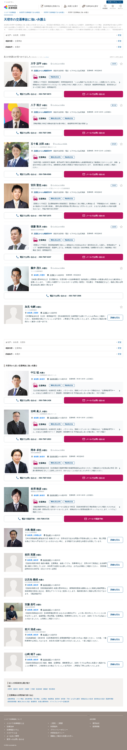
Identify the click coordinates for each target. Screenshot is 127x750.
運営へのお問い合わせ (15, 739)
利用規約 (53, 726)
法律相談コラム (13, 730)
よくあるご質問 (13, 736)
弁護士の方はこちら (114, 2)
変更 (119, 35)
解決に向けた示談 (24, 701)
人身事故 (44, 699)
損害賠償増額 (12, 701)
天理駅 (52, 275)
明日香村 (52, 689)
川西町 (27, 689)
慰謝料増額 (109, 699)
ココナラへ (10, 2)
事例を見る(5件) (56, 157)
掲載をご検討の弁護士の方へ (61, 736)
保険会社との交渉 (87, 699)
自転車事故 (28, 699)
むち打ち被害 (75, 699)
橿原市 (15, 689)
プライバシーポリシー (59, 730)
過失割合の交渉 (99, 699)
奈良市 (42, 379)
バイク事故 (20, 699)
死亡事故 (37, 699)
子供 (68, 699)
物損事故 (51, 699)
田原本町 (39, 689)
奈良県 (36, 275)
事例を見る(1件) (56, 118)
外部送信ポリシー (57, 733)
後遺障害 (34, 701)
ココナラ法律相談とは (15, 723)
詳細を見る (115, 317)
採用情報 (96, 726)
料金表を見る (55, 77)
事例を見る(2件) (56, 240)
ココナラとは (12, 733)
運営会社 (96, 723)
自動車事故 (11, 699)
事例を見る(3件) (56, 385)
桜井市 (21, 689)
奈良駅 (45, 635)
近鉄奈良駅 (54, 379)
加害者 (63, 699)
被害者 (57, 699)
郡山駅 (48, 535)
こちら (46, 57)
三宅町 (32, 689)
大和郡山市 (37, 535)
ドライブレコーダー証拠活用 (59, 701)
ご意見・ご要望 (56, 723)
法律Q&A (10, 726)
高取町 (45, 689)
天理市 (36, 71)
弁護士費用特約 (43, 701)
